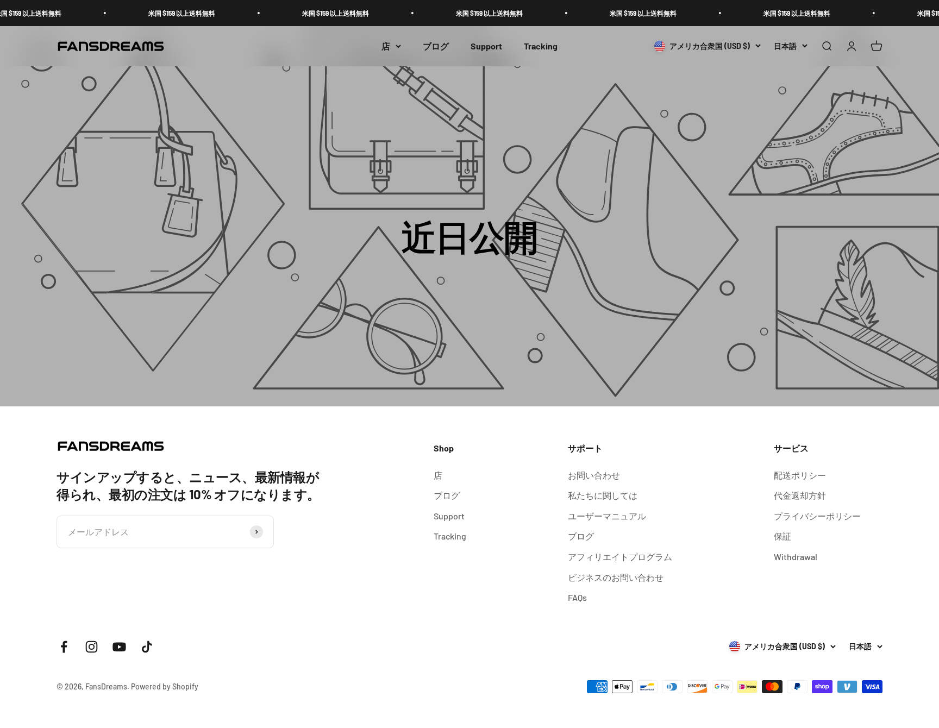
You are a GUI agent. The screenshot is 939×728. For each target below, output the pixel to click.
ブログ (436, 46)
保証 (782, 536)
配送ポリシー (800, 475)
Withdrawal (795, 556)
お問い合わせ (594, 475)
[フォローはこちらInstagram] (91, 646)
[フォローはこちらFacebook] (64, 646)
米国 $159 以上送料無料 (162, 13)
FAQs (577, 597)
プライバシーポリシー (817, 516)
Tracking (541, 46)
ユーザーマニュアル (607, 516)
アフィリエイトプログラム (620, 556)
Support (486, 46)
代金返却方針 (800, 495)
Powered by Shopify (164, 686)
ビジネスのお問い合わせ (615, 577)
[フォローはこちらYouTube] (119, 646)
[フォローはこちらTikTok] (147, 646)
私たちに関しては (602, 495)
